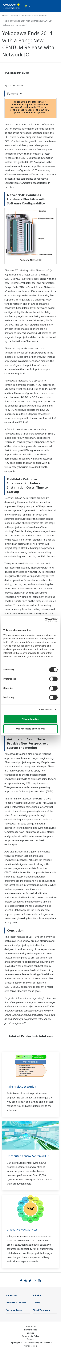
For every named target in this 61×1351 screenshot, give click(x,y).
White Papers (40, 15)
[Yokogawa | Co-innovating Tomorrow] (11, 6)
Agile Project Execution (21, 1086)
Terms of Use (30, 1326)
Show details (45, 709)
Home (5, 15)
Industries (11, 1295)
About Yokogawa (41, 1310)
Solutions (37, 1295)
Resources (26, 15)
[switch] (53, 678)
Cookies (30, 1332)
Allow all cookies (30, 719)
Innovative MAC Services (22, 1229)
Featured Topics (14, 1310)
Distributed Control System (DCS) (28, 1156)
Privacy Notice (30, 1329)
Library (14, 15)
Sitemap (30, 1339)
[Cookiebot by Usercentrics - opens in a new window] (45, 620)
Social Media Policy (30, 1336)
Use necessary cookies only (30, 728)
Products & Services (16, 1302)
